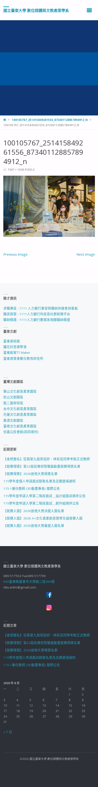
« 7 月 (7, 732)
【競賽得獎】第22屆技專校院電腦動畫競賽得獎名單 (41, 466)
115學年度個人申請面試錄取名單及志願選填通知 (39, 481)
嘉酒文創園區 (13, 420)
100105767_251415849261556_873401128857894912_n (50, 120)
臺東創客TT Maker (16, 352)
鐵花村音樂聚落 (15, 347)
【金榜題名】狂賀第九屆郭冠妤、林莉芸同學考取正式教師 (46, 459)
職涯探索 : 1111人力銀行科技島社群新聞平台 (36, 314)
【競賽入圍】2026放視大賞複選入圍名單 (33, 525)
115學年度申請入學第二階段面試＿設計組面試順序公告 (44, 496)
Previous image (15, 254)
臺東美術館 (11, 341)
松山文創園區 (13, 397)
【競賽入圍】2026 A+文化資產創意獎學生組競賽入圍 (43, 518)
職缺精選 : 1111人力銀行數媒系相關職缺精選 (36, 320)
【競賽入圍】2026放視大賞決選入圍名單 (33, 511)
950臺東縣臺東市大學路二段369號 (29, 581)
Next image (85, 254)
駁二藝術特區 (13, 403)
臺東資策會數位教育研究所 (23, 358)
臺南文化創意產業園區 (20, 426)
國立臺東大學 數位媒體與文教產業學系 (36, 10)
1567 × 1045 (16, 170)
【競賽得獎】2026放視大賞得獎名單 (30, 474)
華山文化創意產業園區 (20, 391)
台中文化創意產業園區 (20, 409)
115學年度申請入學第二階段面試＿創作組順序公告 (41, 503)
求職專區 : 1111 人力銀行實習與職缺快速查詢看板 (40, 308)
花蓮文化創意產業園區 (20, 414)
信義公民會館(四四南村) (21, 432)
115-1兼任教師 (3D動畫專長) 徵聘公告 (31, 488)
